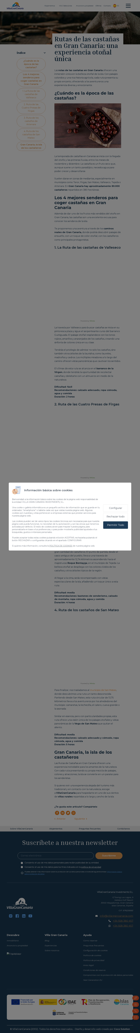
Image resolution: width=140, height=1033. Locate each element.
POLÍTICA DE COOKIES (60, 546)
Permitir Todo (115, 525)
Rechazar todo (116, 516)
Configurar (115, 508)
